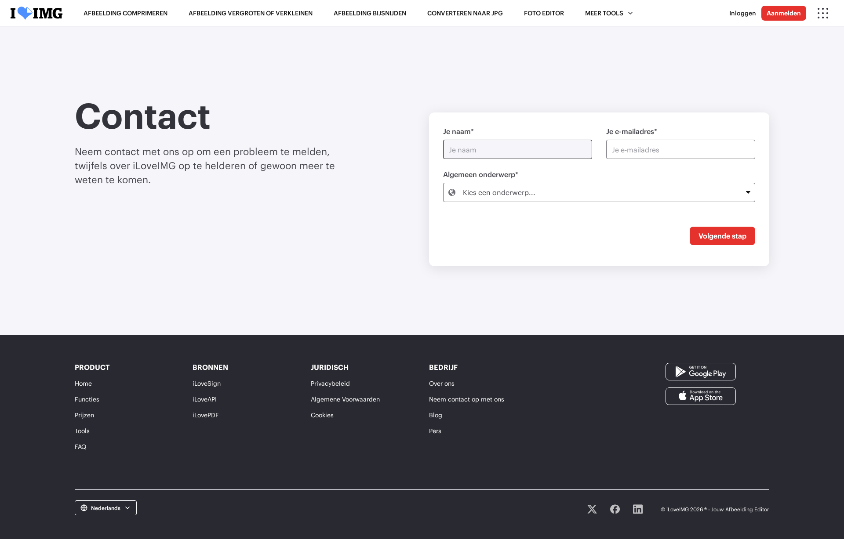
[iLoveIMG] (36, 13)
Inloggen (742, 13)
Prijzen (84, 415)
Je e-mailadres (630, 131)
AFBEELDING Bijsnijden (370, 13)
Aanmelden (784, 13)
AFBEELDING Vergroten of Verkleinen (251, 13)
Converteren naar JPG (465, 13)
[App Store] (701, 395)
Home (83, 383)
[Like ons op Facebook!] (615, 509)
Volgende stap (722, 236)
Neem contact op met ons (466, 399)
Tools (82, 430)
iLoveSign (207, 383)
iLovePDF (206, 415)
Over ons (442, 383)
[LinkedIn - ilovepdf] (638, 509)
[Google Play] (701, 371)
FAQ (80, 446)
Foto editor (544, 13)
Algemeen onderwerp (479, 174)
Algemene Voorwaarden (345, 399)
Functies (87, 399)
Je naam (457, 131)
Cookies (322, 415)
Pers (435, 430)
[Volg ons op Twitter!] (592, 509)
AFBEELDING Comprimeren (125, 13)
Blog (435, 415)
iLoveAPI (205, 399)
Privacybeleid (330, 383)
